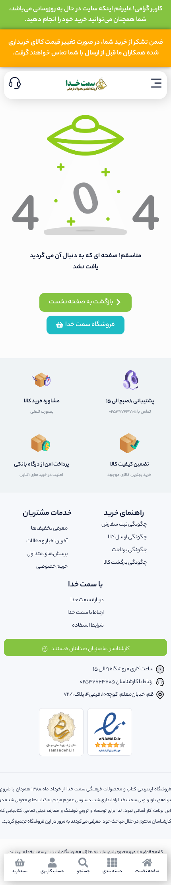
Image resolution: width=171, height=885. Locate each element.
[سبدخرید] (20, 863)
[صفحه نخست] (147, 863)
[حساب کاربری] (52, 863)
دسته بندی (112, 871)
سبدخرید (19, 871)
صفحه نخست (147, 871)
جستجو (83, 871)
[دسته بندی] (112, 863)
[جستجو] (83, 863)
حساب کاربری (52, 871)
